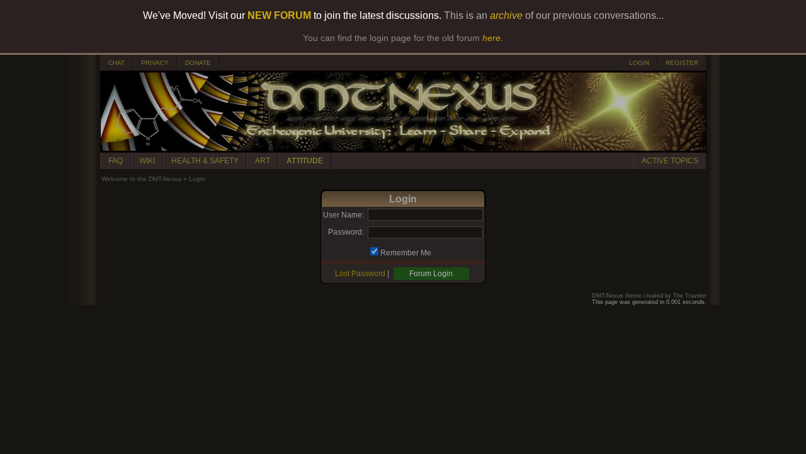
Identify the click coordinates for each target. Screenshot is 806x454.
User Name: (343, 215)
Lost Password (360, 273)
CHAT (116, 62)
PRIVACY (155, 62)
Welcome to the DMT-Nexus (141, 178)
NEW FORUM (279, 15)
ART (262, 160)
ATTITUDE (305, 160)
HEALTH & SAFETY (205, 160)
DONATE (198, 62)
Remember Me (405, 252)
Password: (346, 232)
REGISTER (682, 62)
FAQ (115, 160)
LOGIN (639, 62)
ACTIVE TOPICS (670, 160)
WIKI (147, 160)
